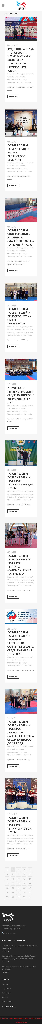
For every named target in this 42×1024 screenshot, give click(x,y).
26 (13, 892)
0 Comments (27, 82)
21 (13, 888)
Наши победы (12, 77)
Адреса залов (7, 1001)
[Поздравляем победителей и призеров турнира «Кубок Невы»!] (21, 794)
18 (24, 883)
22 (18, 888)
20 (7, 888)
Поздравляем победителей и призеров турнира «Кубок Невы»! (19, 825)
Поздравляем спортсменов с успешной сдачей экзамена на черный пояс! (20, 237)
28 (24, 892)
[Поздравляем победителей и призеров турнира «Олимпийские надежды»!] (21, 535)
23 (24, 888)
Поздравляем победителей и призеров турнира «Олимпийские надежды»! (19, 565)
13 (24, 878)
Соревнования (12, 79)
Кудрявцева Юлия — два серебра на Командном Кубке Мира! (19, 947)
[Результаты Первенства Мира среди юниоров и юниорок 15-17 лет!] (21, 369)
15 (7, 883)
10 (7, 878)
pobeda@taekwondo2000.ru (16, 926)
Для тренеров (12, 408)
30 (7, 897)
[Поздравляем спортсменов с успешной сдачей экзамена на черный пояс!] (21, 210)
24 (30, 888)
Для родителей (27, 74)
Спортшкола (6, 989)
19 (30, 883)
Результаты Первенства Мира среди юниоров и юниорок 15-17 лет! (20, 395)
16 (13, 883)
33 (24, 897)
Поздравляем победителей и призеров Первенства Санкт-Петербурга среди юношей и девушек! (20, 643)
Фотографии (6, 993)
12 (18, 878)
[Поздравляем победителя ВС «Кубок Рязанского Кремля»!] (21, 123)
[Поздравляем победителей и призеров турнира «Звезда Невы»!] (21, 453)
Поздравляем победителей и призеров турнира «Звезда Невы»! (20, 481)
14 (30, 878)
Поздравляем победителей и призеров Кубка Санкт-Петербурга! (19, 316)
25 (7, 892)
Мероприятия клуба (14, 329)
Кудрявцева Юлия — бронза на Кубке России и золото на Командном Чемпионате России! (21, 59)
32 (18, 897)
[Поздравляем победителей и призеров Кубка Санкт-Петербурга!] (21, 292)
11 (13, 878)
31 (13, 897)
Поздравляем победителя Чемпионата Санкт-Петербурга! (19, 967)
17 (18, 883)
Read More (13, 96)
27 (18, 892)
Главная (5, 984)
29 (30, 892)
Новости (21, 77)
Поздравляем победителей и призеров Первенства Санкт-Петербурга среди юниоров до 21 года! (20, 732)
